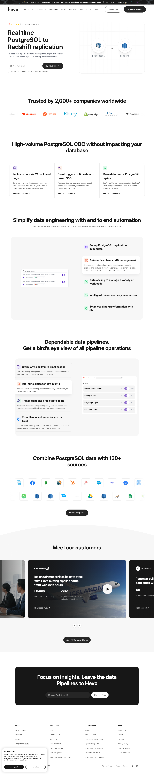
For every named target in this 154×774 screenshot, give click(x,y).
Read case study (41, 608)
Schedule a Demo (134, 9)
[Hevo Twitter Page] (137, 766)
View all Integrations (77, 513)
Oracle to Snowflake (92, 753)
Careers (121, 735)
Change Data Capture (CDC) (60, 757)
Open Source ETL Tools (94, 739)
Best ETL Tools (90, 735)
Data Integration (56, 753)
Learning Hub (55, 735)
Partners (121, 739)
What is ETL (89, 730)
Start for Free (113, 9)
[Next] (79, 626)
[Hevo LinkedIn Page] (133, 766)
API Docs (53, 739)
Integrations (19, 744)
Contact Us (122, 730)
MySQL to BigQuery (92, 744)
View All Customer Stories (77, 640)
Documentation (55, 744)
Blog (52, 730)
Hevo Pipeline (20, 730)
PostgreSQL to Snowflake (94, 757)
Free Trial (18, 735)
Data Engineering (56, 748)
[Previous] (74, 626)
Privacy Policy (123, 744)
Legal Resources (124, 753)
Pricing (17, 739)
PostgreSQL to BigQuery (94, 748)
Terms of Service (124, 748)
